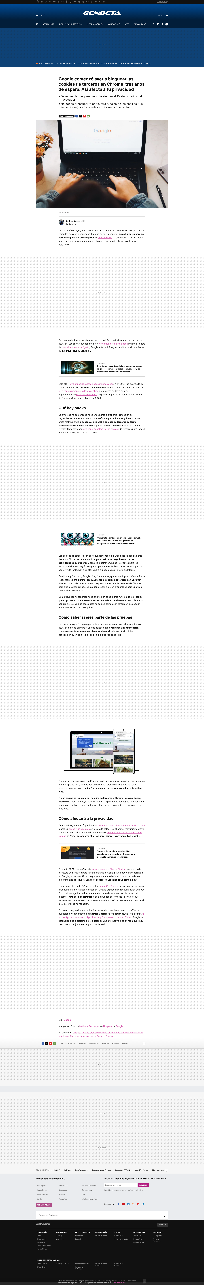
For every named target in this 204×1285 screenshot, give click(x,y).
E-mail (88, 116)
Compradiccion (138, 1242)
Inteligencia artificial (89, 1186)
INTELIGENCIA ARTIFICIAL (71, 24)
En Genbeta (101, 363)
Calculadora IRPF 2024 (123, 1170)
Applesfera (41, 1242)
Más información (119, 1283)
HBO (110, 63)
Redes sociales (42, 1194)
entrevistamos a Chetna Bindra (108, 869)
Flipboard (158, 24)
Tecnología (147, 63)
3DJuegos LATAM (62, 1264)
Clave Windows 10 (82, 1170)
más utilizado (105, 237)
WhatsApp (63, 1199)
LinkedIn (143, 1204)
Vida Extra (59, 1239)
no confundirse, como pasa (113, 343)
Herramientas (42, 1190)
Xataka (39, 1236)
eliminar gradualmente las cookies (101, 429)
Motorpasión (118, 1236)
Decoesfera (137, 1239)
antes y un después (79, 829)
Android (79, 63)
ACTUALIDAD (48, 24)
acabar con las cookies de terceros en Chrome (120, 825)
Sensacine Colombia (79, 1268)
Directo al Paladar (101, 1236)
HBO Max (118, 63)
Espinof (78, 1239)
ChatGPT (59, 63)
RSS (133, 1204)
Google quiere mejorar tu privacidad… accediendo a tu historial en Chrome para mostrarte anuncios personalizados (116, 854)
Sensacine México (82, 1264)
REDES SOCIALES (95, 24)
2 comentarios (67, 116)
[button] (75, 220)
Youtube (123, 1204)
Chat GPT (57, 1170)
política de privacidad (135, 1190)
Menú (42, 15)
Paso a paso (41, 1186)
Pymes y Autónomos (157, 1240)
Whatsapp (89, 63)
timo (83, 1194)
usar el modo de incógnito (75, 347)
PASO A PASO (140, 24)
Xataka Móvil (41, 1239)
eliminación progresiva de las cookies (78, 391)
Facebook (162, 24)
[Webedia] (43, 1224)
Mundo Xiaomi (42, 1249)
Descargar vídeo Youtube (101, 1170)
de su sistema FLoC (86, 394)
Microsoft (69, 63)
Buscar (163, 1215)
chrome (106, 1043)
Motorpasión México (118, 1264)
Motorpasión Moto (121, 1239)
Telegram (166, 24)
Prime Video (100, 63)
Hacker (127, 63)
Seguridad (82, 1043)
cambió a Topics (109, 886)
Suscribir (143, 1185)
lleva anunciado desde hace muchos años (90, 384)
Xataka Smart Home (44, 1246)
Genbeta (102, 13)
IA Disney (68, 1170)
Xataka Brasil (41, 1267)
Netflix (39, 1199)
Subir (161, 1225)
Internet (137, 63)
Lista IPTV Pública (141, 1170)
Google (67, 1020)
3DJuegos (59, 1236)
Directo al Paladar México (101, 1264)
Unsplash (108, 1026)
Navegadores (94, 1043)
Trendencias (137, 1236)
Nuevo (161, 15)
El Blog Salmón (158, 1236)
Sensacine (79, 1236)
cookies (126, 1043)
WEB (127, 24)
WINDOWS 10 (114, 24)
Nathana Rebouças (89, 1026)
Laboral (62, 1194)
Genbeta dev (87, 1190)
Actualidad (72, 1043)
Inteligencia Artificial (89, 1199)
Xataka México (42, 1264)
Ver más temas (43, 1205)
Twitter (153, 24)
